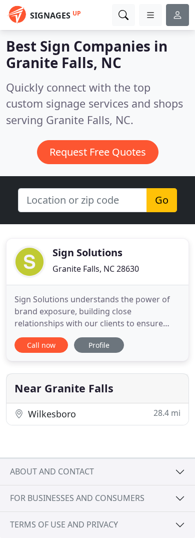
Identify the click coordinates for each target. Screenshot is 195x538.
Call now (41, 345)
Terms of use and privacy (64, 524)
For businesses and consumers (77, 497)
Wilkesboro (103, 413)
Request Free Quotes (98, 152)
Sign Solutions (87, 252)
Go (161, 200)
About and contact (52, 471)
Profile (99, 345)
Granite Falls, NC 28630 (95, 268)
